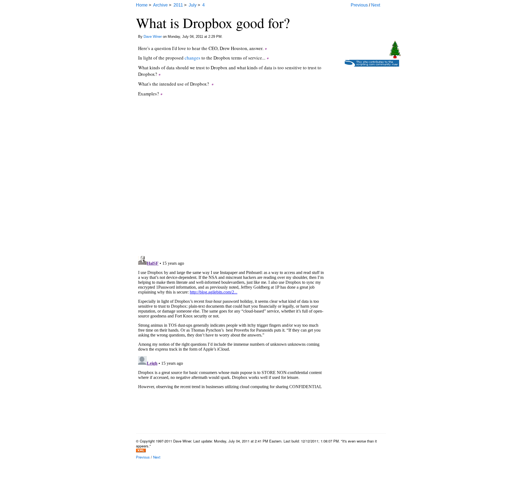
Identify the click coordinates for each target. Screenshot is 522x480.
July (193, 5)
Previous (359, 5)
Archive (160, 5)
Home (142, 5)
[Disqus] (231, 183)
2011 (178, 5)
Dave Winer (153, 37)
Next (375, 5)
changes (192, 58)
